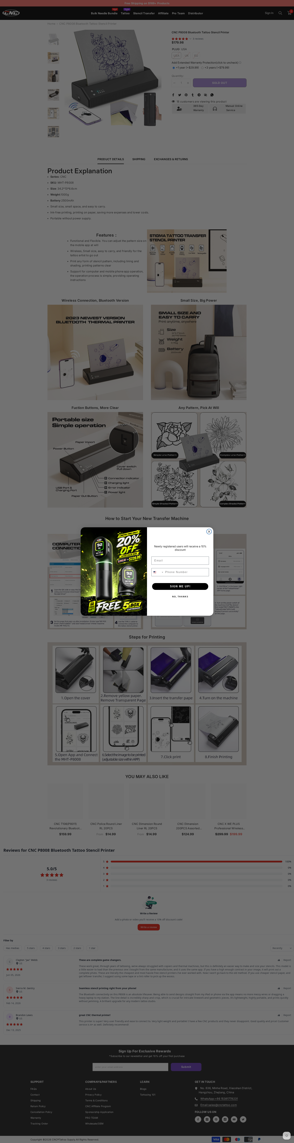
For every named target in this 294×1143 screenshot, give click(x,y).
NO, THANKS (180, 596)
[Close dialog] (209, 531)
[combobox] (158, 572)
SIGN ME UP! (180, 586)
